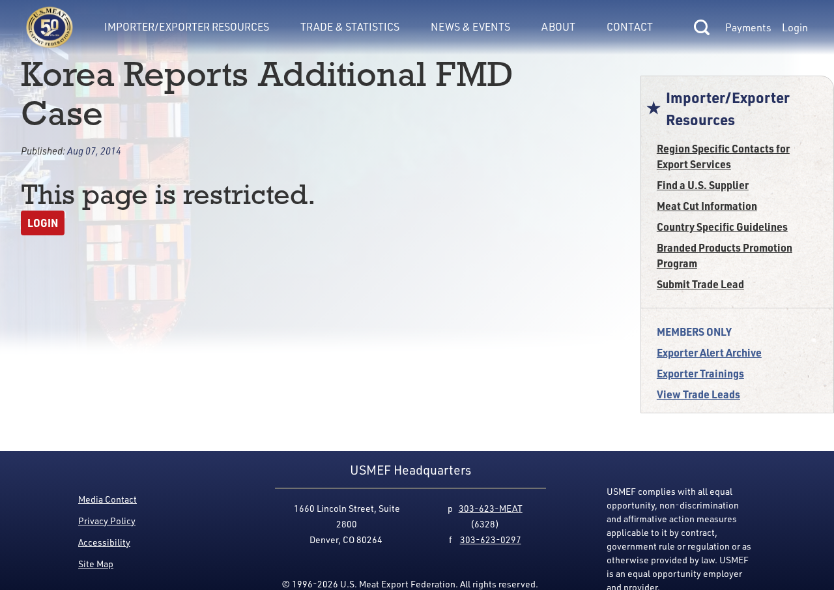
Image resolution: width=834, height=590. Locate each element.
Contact (630, 26)
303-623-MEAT (491, 508)
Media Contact (107, 499)
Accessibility (104, 542)
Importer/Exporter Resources (186, 26)
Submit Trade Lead (700, 284)
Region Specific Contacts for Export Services (723, 156)
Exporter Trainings (700, 373)
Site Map (95, 563)
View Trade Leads (698, 394)
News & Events (470, 26)
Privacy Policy (107, 520)
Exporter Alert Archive (709, 352)
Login (795, 27)
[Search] (702, 27)
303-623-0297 (490, 539)
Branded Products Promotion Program (724, 255)
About (558, 26)
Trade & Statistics (349, 26)
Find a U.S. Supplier (703, 185)
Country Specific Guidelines (722, 226)
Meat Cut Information (707, 206)
